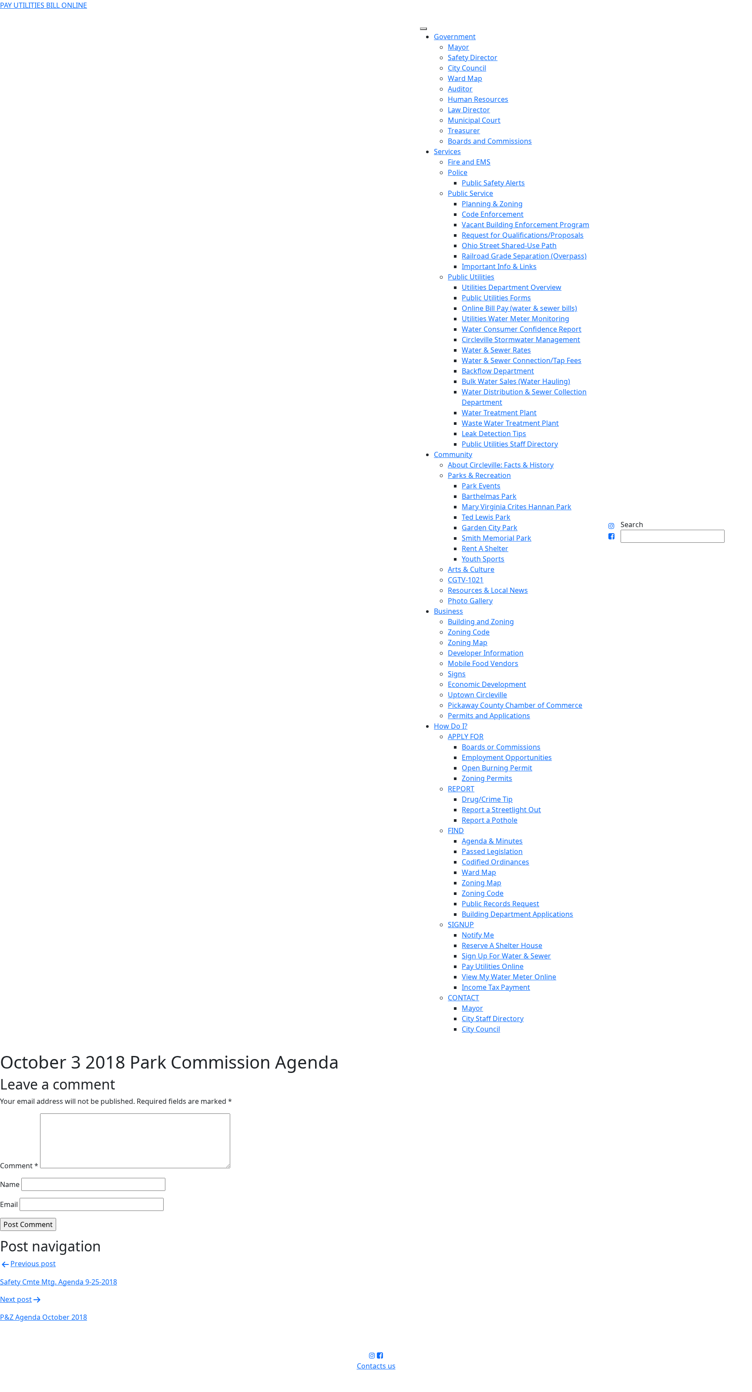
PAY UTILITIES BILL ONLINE (43, 5)
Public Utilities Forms (496, 298)
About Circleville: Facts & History (501, 465)
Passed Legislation (492, 851)
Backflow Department (498, 371)
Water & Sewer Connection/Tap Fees (521, 360)
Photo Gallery (470, 600)
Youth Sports (483, 559)
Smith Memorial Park (496, 538)
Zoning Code (469, 632)
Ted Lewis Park (486, 517)
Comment (19, 1165)
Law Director (469, 109)
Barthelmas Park (489, 496)
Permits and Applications (489, 715)
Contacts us (376, 1366)
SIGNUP (461, 924)
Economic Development (487, 684)
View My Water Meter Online (509, 977)
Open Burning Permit (497, 768)
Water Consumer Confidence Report (521, 329)
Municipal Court (474, 120)
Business (448, 611)
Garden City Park (489, 527)
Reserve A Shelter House (502, 945)
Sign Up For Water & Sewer (506, 956)
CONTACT (463, 997)
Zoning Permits (487, 778)
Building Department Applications (517, 914)
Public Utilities (471, 277)
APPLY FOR (465, 736)
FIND (456, 830)
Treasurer (464, 130)
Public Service (470, 193)
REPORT (461, 789)
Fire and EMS (469, 162)
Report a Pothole (489, 820)
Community (453, 454)
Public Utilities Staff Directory (510, 444)
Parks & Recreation (479, 475)
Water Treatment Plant (499, 412)
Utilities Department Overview (511, 287)
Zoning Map (467, 642)
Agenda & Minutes (492, 841)
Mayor (458, 47)
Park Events (481, 486)
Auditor (460, 89)
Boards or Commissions (501, 747)
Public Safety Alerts (493, 183)
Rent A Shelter (485, 548)
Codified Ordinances (495, 862)
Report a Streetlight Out (501, 809)
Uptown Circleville (477, 694)
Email (9, 1204)
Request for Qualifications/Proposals (523, 235)
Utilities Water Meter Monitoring (515, 318)
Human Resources (478, 99)
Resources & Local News (488, 590)
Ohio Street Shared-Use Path (509, 245)
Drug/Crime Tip (487, 799)
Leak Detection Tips (494, 433)
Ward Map (465, 78)
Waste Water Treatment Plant (510, 423)
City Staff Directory (493, 1018)
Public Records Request (500, 903)
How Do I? (450, 726)
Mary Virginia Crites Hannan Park (516, 506)
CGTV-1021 (465, 580)
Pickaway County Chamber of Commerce (515, 705)
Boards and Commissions (490, 141)
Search (632, 524)
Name (10, 1184)
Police (457, 172)
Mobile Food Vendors (483, 663)
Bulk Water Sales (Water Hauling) (516, 381)
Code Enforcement (493, 214)
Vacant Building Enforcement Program (525, 224)
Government (455, 36)
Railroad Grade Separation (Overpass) (524, 256)
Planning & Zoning (492, 203)
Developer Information (486, 653)
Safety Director (472, 57)
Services (447, 151)
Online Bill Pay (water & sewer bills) (519, 308)
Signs (457, 674)
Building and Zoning (481, 621)
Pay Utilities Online (493, 966)
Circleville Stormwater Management (521, 339)
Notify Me (478, 935)
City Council (467, 68)
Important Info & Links (499, 266)
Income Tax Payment (496, 987)
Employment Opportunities (507, 757)
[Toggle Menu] (423, 28)
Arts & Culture (471, 569)
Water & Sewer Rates (496, 350)
